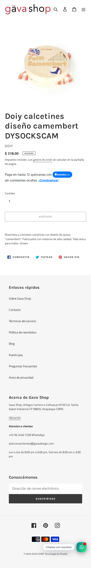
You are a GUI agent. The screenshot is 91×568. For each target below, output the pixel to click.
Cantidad (10, 193)
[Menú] (83, 9)
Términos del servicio (22, 321)
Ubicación (15, 417)
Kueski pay (16, 354)
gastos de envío (42, 159)
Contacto (15, 309)
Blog (12, 343)
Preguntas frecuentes (23, 366)
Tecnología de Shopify (56, 554)
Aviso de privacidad (21, 377)
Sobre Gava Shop (20, 298)
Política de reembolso (22, 332)
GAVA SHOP (38, 554)
